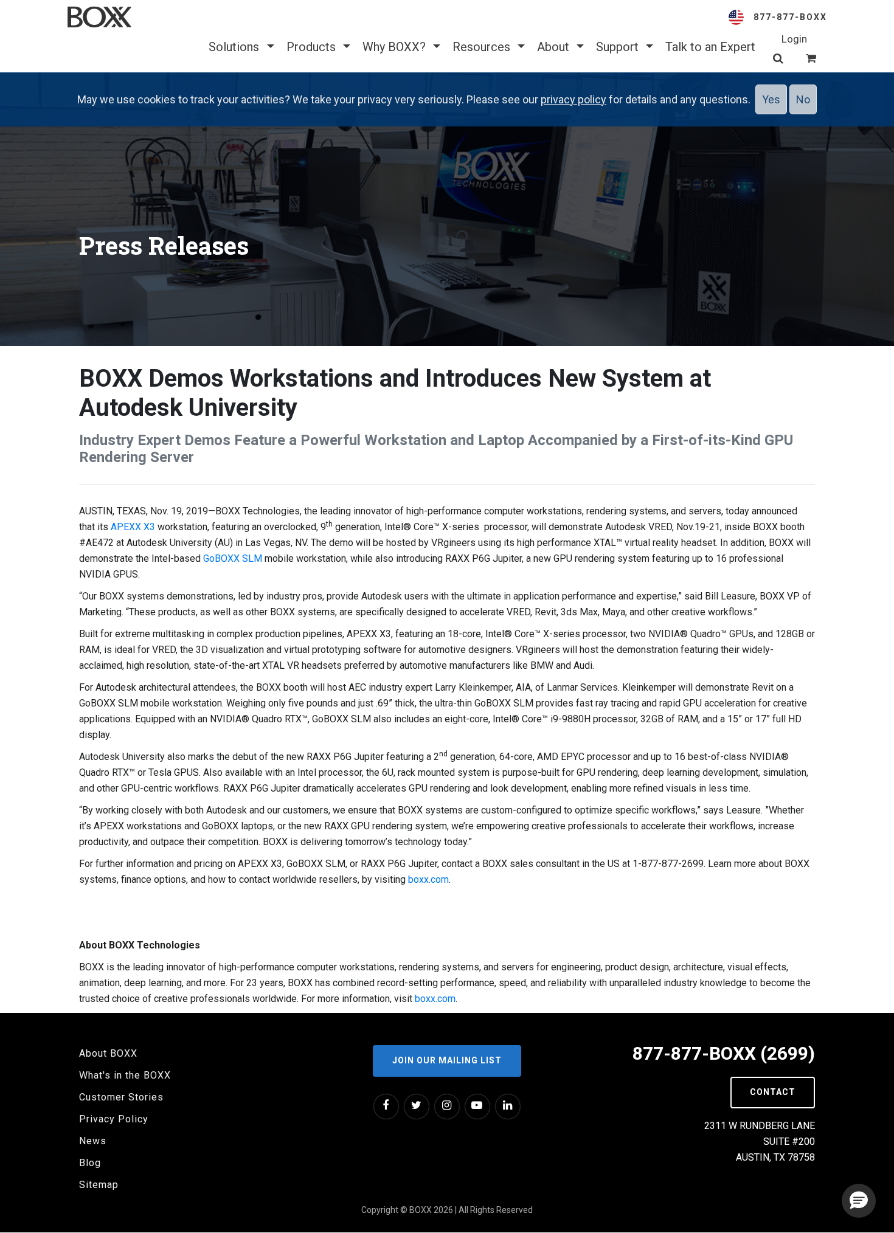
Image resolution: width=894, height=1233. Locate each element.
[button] (859, 1201)
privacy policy (573, 99)
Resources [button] (482, 47)
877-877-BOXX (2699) (723, 1053)
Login (794, 39)
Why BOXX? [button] (395, 47)
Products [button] (312, 47)
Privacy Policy (113, 1119)
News (92, 1141)
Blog (90, 1163)
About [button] (554, 47)
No (803, 99)
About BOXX (108, 1053)
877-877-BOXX (790, 17)
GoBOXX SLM (232, 558)
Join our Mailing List (447, 1060)
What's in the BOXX (125, 1075)
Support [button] (619, 47)
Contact (772, 1092)
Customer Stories (121, 1097)
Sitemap (99, 1184)
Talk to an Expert (710, 47)
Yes (771, 99)
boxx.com (428, 879)
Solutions (235, 47)
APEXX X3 (133, 527)
